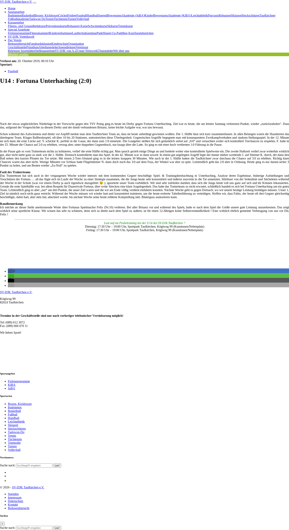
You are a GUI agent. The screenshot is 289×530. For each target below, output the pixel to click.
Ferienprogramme (19, 33)
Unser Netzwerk (87, 50)
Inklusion (46, 43)
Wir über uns (121, 50)
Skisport (236, 15)
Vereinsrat (82, 47)
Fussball (81, 15)
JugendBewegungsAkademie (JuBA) (121, 15)
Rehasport (225, 15)
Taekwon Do (37, 19)
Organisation (76, 43)
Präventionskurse (56, 26)
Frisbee (71, 15)
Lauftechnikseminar (84, 33)
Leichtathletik (199, 15)
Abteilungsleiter (48, 47)
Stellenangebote (45, 50)
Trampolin (14, 442)
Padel (100, 33)
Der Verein (14, 40)
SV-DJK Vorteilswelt (21, 36)
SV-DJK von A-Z (66, 50)
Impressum (14, 497)
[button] (11, 271)
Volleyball (82, 19)
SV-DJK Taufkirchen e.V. (16, 1)
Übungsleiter (105, 50)
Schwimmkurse (97, 26)
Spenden (13, 494)
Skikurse (112, 26)
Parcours (213, 15)
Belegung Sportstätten (21, 50)
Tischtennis (61, 19)
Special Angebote (19, 29)
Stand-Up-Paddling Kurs (119, 33)
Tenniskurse (125, 26)
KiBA (12, 384)
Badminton (15, 15)
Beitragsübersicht (18, 43)
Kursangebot (16, 22)
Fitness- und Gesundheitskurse (27, 26)
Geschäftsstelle (17, 47)
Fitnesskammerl (39, 33)
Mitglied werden (18, 54)
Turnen (72, 19)
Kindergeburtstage (60, 33)
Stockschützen (251, 15)
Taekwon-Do (16, 432)
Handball (92, 15)
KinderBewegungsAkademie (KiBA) (167, 15)
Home (12, 8)
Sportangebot (16, 12)
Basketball (28, 15)
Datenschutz (15, 501)
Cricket (62, 15)
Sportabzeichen (144, 33)
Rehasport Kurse (77, 26)
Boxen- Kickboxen (46, 15)
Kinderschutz (60, 43)
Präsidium (32, 47)
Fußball (12, 414)
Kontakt (13, 504)
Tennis (49, 19)
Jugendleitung (67, 47)
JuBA (11, 388)
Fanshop (34, 43)
